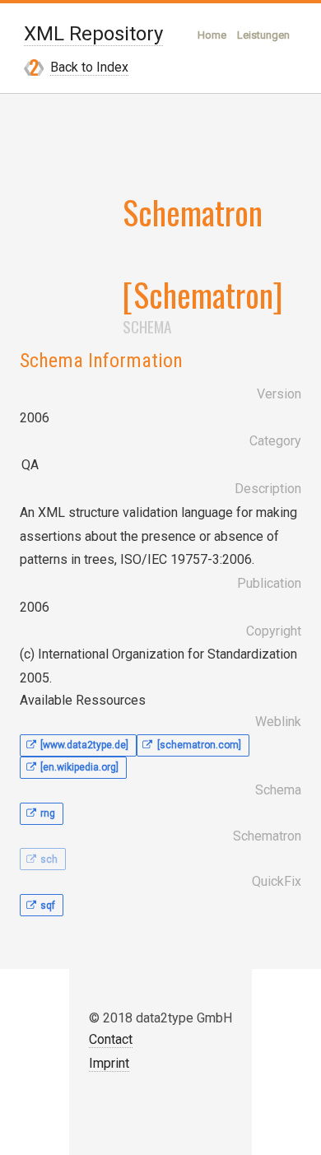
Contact (111, 1039)
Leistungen (263, 35)
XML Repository (93, 33)
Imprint (109, 1063)
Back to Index (89, 67)
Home (212, 35)
